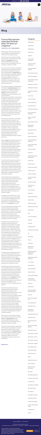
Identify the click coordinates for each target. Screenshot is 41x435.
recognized (9, 60)
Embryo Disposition (32, 136)
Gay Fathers (30, 193)
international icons (12, 88)
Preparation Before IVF (33, 314)
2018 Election (31, 45)
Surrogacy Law (31, 381)
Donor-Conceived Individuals (32, 113)
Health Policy (31, 210)
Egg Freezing (31, 133)
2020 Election (31, 49)
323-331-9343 (24, 1)
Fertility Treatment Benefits (32, 178)
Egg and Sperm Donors (33, 121)
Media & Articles (31, 272)
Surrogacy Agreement (33, 374)
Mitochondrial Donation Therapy (32, 279)
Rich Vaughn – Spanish (33, 343)
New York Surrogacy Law (32, 299)
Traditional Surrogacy (32, 401)
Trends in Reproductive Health (33, 405)
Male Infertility (31, 265)
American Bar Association (31, 59)
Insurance (30, 223)
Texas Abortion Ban (32, 398)
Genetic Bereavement (32, 196)
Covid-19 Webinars (32, 102)
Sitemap (26, 425)
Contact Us (14, 1)
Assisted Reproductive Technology (33, 80)
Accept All (30, 430)
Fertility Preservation (32, 167)
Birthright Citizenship (32, 87)
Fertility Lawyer (31, 164)
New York (30, 294)
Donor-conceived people (32, 118)
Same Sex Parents (32, 353)
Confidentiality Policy (6, 425)
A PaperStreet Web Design (34, 425)
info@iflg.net (18, 421)
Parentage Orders (32, 306)
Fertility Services (31, 170)
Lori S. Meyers (31, 262)
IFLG (9, 48)
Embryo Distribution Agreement (32, 145)
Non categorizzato (32, 302)
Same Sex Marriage (32, 350)
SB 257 (29, 356)
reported (11, 203)
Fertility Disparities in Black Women (32, 156)
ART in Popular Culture (33, 73)
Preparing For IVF (31, 317)
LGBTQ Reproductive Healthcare (32, 258)
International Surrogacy (33, 230)
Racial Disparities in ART (32, 321)
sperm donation (31, 363)
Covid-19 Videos (31, 99)
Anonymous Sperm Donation (32, 69)
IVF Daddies (30, 236)
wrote (6, 140)
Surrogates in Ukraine (32, 394)
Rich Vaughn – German (33, 340)
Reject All (36, 430)
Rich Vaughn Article (32, 346)
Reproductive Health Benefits (32, 326)
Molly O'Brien (31, 286)
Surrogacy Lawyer (32, 388)
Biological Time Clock (33, 84)
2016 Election (31, 42)
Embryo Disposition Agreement (32, 140)
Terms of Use (20, 425)
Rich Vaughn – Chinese (33, 333)
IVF (28, 233)
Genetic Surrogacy (32, 203)
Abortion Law (31, 52)
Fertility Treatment (32, 174)
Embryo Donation (32, 149)
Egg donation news (32, 129)
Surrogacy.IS (30, 391)
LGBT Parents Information (31, 247)
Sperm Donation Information (31, 367)
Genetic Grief (31, 200)
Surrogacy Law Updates (33, 384)
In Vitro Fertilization (32, 216)
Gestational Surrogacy (33, 206)
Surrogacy (30, 371)
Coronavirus (30, 95)
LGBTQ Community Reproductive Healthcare (32, 253)
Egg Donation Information (31, 126)
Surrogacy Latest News (33, 378)
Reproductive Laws (32, 330)
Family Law (30, 152)
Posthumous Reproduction (31, 310)
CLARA (3, 92)
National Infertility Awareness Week (32, 291)
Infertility (30, 220)
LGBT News (30, 243)
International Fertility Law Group (22, 424)
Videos (29, 412)
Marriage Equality (32, 268)
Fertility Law (30, 160)
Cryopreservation (32, 105)
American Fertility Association (32, 64)
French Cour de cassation (31, 186)
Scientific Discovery (32, 360)
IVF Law (29, 240)
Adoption (30, 55)
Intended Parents (31, 226)
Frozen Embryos (31, 190)
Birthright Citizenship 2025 (32, 92)
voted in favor (16, 72)
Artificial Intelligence (32, 76)
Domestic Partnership (33, 109)
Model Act (30, 283)
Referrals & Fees (14, 425)
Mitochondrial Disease (33, 275)
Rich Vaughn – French (32, 336)
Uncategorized (31, 409)
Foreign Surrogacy (15, 48)
